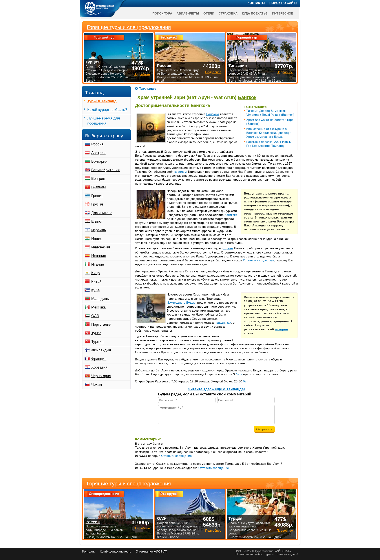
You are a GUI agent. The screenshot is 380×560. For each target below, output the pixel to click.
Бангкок (247, 97)
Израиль (98, 230)
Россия (97, 144)
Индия (96, 239)
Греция (97, 196)
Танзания (237, 65)
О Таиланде (145, 88)
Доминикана (101, 213)
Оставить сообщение (176, 455)
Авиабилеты (188, 13)
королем (180, 171)
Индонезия (100, 247)
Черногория (101, 376)
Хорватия (99, 367)
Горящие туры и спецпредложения (129, 484)
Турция (97, 342)
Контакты (256, 3)
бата (239, 374)
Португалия (101, 324)
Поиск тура (162, 13)
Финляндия (101, 350)
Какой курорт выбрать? (107, 110)
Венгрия (98, 178)
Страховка (228, 13)
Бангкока (200, 105)
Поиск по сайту (283, 3)
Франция (98, 359)
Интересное (282, 13)
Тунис (96, 333)
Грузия (97, 204)
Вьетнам (98, 187)
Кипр (95, 273)
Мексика (98, 307)
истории (281, 329)
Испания (98, 256)
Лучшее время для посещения (103, 120)
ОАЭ (95, 316)
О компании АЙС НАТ (151, 551)
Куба (95, 290)
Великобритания (105, 170)
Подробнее (142, 528)
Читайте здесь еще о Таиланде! (216, 389)
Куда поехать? (255, 13)
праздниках (223, 322)
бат (245, 381)
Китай (96, 281)
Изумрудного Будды (181, 302)
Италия (97, 264)
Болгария (99, 161)
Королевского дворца (258, 260)
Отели (208, 13)
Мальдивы (100, 299)
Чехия (96, 384)
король (228, 248)
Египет (97, 221)
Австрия (98, 153)
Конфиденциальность (115, 551)
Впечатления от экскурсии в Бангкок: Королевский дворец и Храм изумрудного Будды (268, 132)
